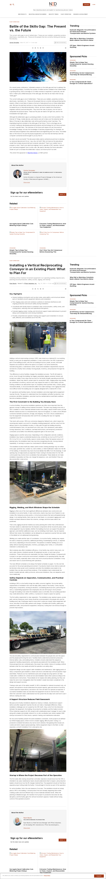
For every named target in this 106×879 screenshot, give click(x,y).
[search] (13, 4)
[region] (53, 876)
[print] (65, 48)
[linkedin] (35, 48)
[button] (11, 4)
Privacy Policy (47, 875)
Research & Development (80, 14)
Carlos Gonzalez (14, 42)
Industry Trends (53, 14)
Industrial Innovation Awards (37, 14)
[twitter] (38, 48)
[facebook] (32, 48)
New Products (22, 14)
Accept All (99, 876)
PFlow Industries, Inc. (30, 283)
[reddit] (40, 48)
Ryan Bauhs (13, 283)
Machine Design (32, 153)
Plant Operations (66, 14)
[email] (43, 48)
